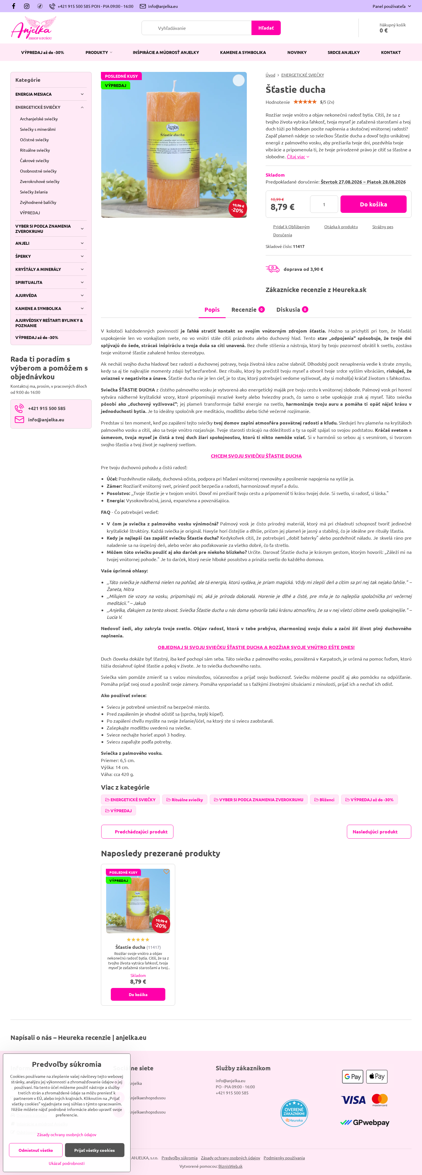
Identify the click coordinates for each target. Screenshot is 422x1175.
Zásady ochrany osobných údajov (230, 1157)
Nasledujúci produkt (375, 831)
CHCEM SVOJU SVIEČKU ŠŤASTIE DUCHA (256, 456)
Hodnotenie (278, 102)
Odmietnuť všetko (36, 1150)
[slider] (305, 101)
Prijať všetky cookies (94, 1150)
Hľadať (266, 28)
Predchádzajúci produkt (141, 831)
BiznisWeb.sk (230, 1166)
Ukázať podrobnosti (67, 1163)
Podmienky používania (284, 1157)
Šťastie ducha (130, 947)
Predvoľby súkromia (180, 1157)
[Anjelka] (15, 6)
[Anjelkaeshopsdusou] (27, 6)
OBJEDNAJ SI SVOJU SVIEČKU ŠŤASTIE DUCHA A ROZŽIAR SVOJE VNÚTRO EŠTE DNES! (256, 647)
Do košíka (373, 204)
